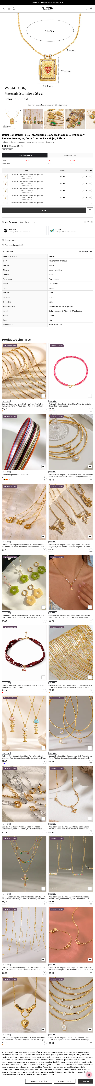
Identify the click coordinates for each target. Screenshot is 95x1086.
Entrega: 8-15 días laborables (66, 232)
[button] (83, 176)
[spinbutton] (87, 176)
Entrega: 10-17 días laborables (19, 232)
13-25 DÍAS (7, 150)
